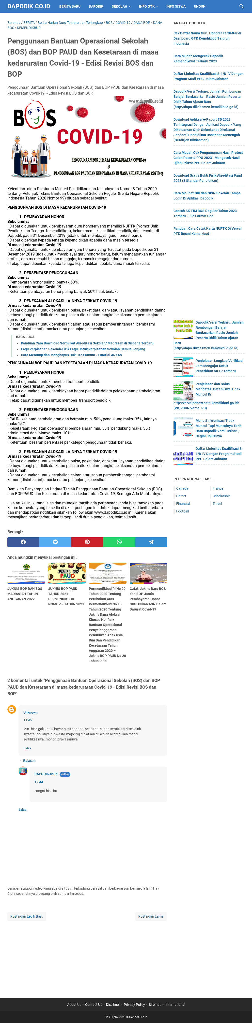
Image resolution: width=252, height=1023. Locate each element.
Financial (183, 504)
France (218, 488)
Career (181, 496)
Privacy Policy (134, 1005)
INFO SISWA (176, 6)
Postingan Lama (151, 916)
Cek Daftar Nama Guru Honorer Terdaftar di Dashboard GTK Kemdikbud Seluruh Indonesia (207, 38)
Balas (27, 748)
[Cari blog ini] (242, 6)
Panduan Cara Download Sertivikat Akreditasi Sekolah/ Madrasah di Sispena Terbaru (87, 343)
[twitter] (55, 542)
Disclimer (113, 1005)
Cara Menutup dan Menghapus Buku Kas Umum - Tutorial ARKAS (71, 355)
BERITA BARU (69, 6)
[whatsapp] (119, 542)
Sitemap (155, 1005)
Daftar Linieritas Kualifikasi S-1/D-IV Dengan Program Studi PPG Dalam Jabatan (219, 454)
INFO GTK (147, 6)
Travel (217, 504)
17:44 (38, 782)
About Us (74, 1005)
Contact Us (93, 1005)
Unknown (30, 712)
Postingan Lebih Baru (26, 916)
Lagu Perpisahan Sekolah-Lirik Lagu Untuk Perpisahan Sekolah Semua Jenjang (83, 349)
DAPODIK (96, 6)
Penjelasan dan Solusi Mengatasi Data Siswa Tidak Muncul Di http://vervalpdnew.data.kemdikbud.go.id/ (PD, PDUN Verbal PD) (206, 396)
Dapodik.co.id (28, 6)
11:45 (27, 720)
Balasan (29, 761)
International (175, 1005)
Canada (182, 488)
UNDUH (199, 6)
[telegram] (151, 542)
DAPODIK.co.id (46, 774)
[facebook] (23, 542)
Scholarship (222, 496)
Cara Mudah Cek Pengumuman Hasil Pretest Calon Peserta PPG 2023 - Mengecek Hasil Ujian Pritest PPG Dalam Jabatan (208, 158)
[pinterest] (87, 542)
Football (182, 511)
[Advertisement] (87, 956)
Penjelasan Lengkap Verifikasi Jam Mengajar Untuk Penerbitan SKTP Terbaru (219, 366)
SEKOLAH (119, 6)
